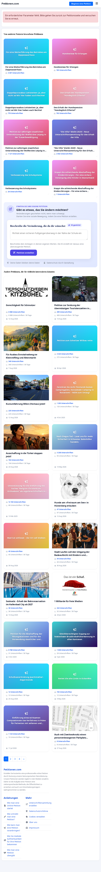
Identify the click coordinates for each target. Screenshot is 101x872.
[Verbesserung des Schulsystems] (26, 177)
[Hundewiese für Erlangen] (74, 56)
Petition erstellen (25, 252)
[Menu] (96, 3)
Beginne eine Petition (81, 4)
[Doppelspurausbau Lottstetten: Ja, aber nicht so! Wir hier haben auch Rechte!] (26, 97)
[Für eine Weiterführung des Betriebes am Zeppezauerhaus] (26, 57)
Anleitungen (11, 797)
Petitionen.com (10, 3)
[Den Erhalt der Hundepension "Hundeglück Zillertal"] (74, 97)
